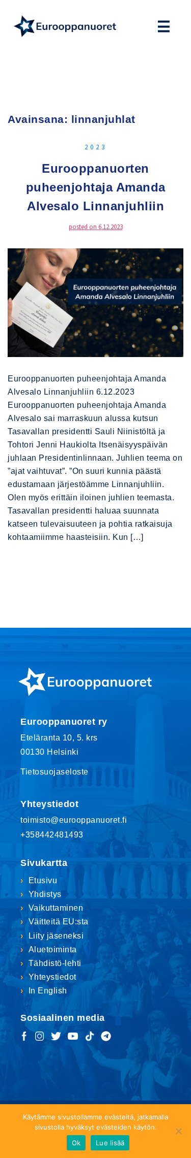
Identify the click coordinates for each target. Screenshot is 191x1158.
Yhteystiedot (52, 977)
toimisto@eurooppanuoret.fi (73, 820)
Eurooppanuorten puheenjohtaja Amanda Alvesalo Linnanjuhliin (96, 187)
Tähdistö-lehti (55, 963)
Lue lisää (110, 1143)
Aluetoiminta (53, 949)
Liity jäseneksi (56, 935)
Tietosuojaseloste (54, 771)
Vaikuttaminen (56, 908)
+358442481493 (52, 834)
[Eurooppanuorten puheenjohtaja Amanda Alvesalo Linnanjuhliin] (95, 302)
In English (48, 990)
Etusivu (43, 880)
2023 (96, 147)
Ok (76, 1143)
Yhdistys (45, 894)
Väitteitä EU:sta (59, 921)
